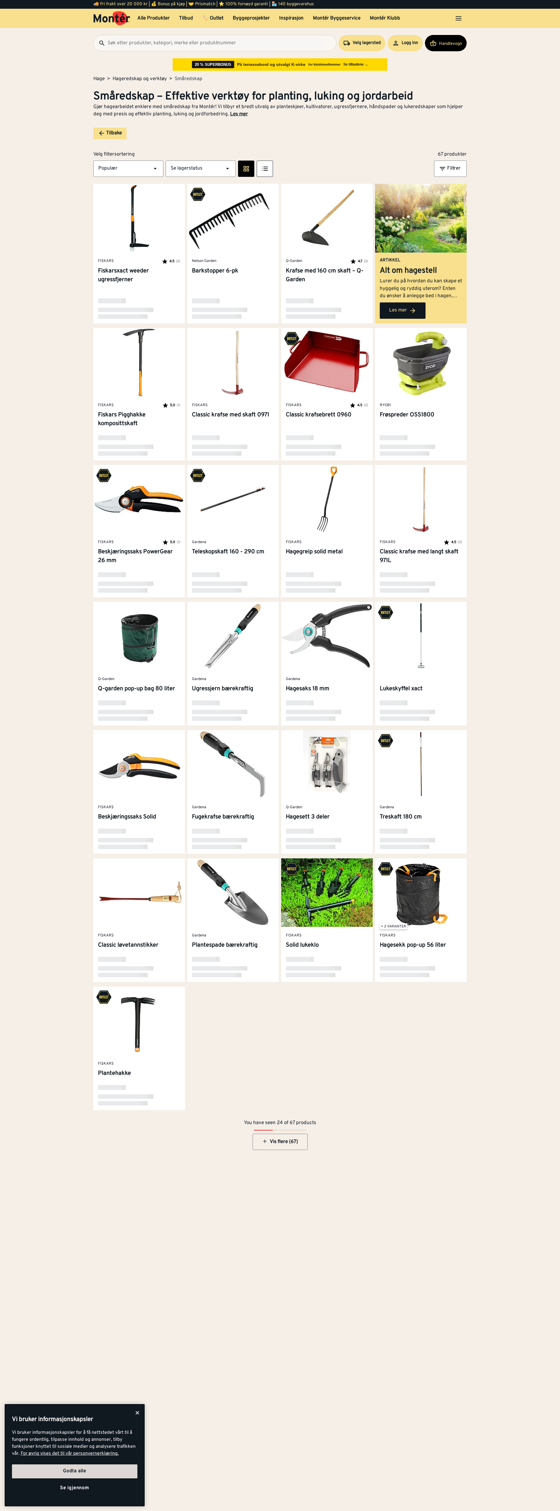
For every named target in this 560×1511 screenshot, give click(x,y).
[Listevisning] (265, 169)
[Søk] (99, 43)
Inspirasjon (291, 18)
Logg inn (410, 43)
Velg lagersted (367, 43)
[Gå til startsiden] (111, 18)
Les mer (239, 114)
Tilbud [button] (186, 18)
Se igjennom (74, 1488)
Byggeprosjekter (251, 18)
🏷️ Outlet (212, 18)
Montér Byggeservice (336, 18)
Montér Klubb (385, 18)
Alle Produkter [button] (153, 18)
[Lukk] (137, 1412)
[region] (75, 1455)
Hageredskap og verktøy (140, 79)
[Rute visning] (246, 169)
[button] (128, 169)
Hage (99, 79)
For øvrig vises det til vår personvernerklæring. (70, 1454)
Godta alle (74, 1471)
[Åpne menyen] (458, 18)
